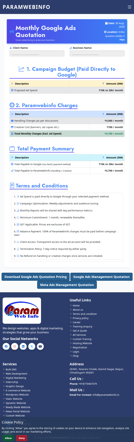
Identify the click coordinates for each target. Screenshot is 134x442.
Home (76, 305)
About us (78, 309)
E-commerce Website (18, 390)
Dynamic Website (16, 403)
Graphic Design (15, 386)
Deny (22, 438)
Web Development (16, 373)
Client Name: (20, 47)
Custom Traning (82, 339)
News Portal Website (18, 411)
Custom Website (15, 415)
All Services (79, 334)
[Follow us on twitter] (31, 346)
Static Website (14, 398)
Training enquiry (82, 326)
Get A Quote (80, 330)
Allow (8, 438)
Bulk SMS (11, 369)
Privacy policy (80, 318)
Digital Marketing (16, 377)
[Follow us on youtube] (40, 346)
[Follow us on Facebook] (6, 346)
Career (77, 322)
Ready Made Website (18, 407)
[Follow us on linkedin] (23, 346)
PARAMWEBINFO (26, 7)
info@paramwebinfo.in (105, 394)
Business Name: (82, 47)
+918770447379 (88, 383)
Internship (12, 382)
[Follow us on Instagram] (14, 346)
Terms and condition (85, 314)
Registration (80, 347)
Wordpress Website (17, 394)
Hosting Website (82, 343)
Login (76, 351)
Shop (76, 355)
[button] (36, 277)
